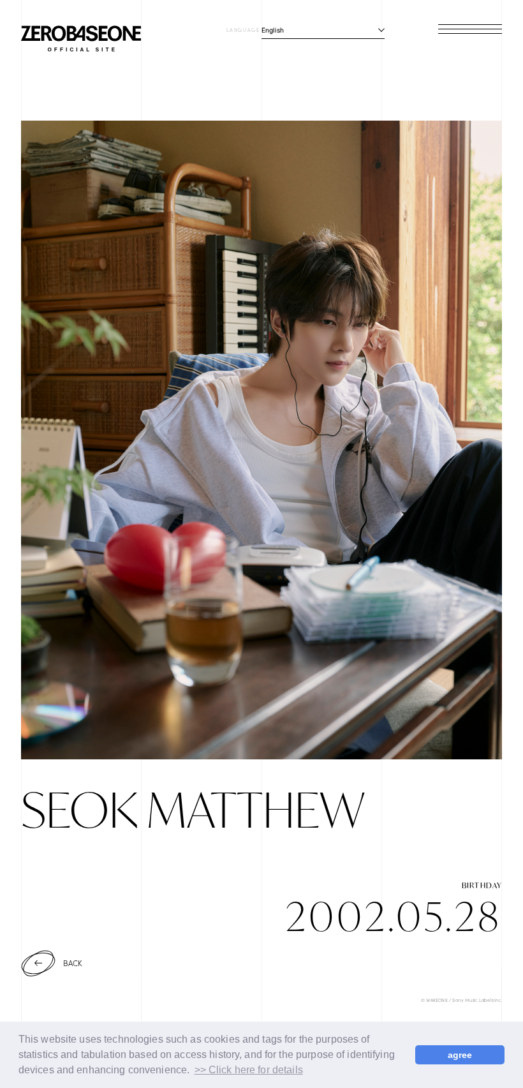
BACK (73, 962)
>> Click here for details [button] (249, 1069)
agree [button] (460, 1055)
